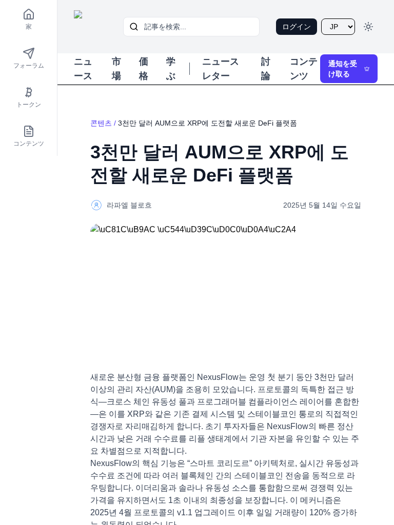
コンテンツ (304, 68)
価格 (143, 68)
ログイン (296, 27)
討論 (265, 68)
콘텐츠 (101, 123)
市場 (116, 68)
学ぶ (170, 68)
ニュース (83, 68)
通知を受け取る (342, 68)
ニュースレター (220, 68)
